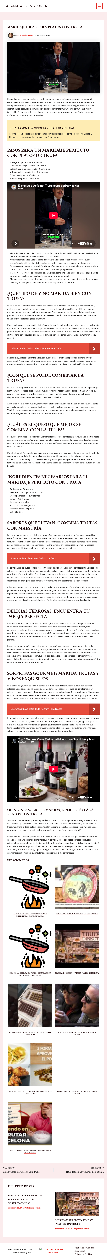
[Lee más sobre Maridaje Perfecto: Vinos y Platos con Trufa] (77, 1204)
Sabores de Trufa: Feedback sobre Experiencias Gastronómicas (27, 1199)
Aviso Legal (80, 1251)
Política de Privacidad (84, 1247)
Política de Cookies (83, 1254)
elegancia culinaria (33, 1208)
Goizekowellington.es (25, 6)
